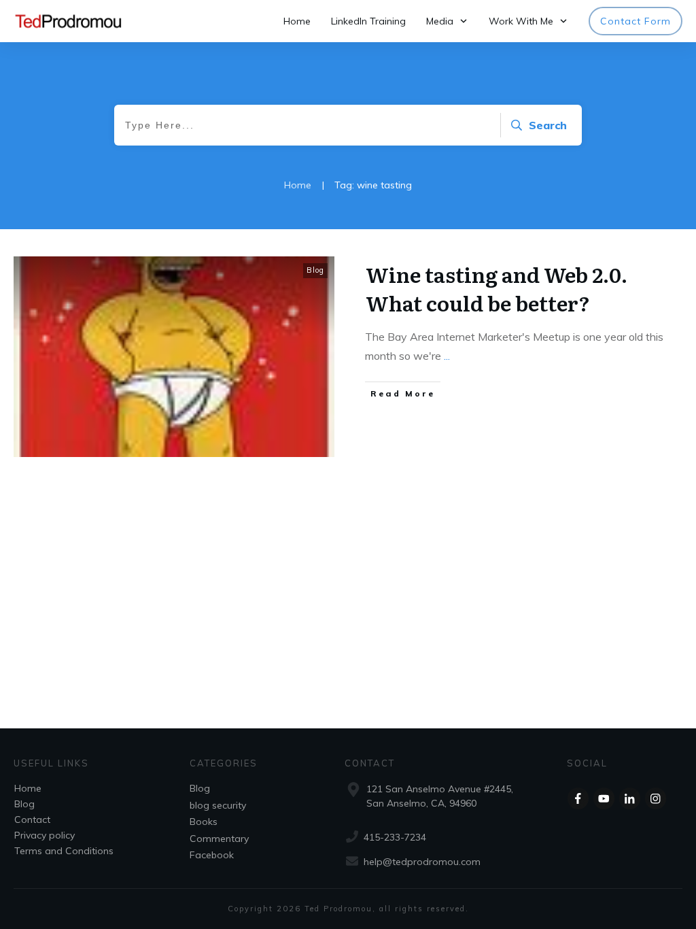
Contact (32, 819)
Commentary (219, 838)
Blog (315, 270)
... (447, 355)
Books (204, 821)
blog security (218, 805)
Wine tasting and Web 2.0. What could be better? (496, 288)
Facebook (212, 855)
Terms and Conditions (64, 851)
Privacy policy (44, 835)
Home (27, 788)
